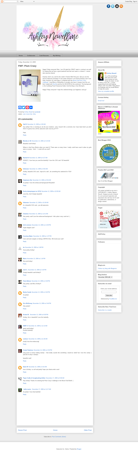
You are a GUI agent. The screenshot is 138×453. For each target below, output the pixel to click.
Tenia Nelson (27, 281)
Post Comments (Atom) (59, 436)
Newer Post (22, 430)
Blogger (79, 449)
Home (21, 55)
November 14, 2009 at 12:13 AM (37, 326)
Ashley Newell (111, 73)
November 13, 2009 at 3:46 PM (42, 303)
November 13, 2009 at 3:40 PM (41, 292)
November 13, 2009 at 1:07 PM (42, 236)
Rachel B (26, 157)
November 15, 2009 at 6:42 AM (38, 367)
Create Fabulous (28, 350)
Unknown (26, 169)
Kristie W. (26, 314)
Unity (34, 114)
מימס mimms (27, 225)
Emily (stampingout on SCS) (32, 191)
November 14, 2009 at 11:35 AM (38, 339)
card (24, 114)
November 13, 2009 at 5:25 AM (41, 141)
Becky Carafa (27, 292)
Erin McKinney (27, 303)
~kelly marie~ (27, 389)
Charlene (26, 214)
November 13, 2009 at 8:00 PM (39, 314)
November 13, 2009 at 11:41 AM (38, 214)
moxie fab (29, 114)
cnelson (25, 339)
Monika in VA (27, 141)
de (24, 247)
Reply (24, 135)
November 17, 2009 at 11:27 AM (41, 389)
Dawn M (25, 367)
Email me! (101, 100)
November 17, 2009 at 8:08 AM (55, 378)
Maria (24, 258)
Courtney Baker (28, 236)
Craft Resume (44, 55)
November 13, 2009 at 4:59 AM (36, 124)
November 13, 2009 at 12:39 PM (41, 225)
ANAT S (25, 326)
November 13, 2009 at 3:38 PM (41, 281)
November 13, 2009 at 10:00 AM (51, 191)
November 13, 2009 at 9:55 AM (38, 169)
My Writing (56, 55)
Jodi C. (25, 270)
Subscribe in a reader (105, 310)
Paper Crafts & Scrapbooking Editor (34, 378)
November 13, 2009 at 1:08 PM (34, 247)
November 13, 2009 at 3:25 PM (37, 270)
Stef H (25, 124)
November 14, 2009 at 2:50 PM (43, 350)
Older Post (88, 430)
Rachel (55, 84)
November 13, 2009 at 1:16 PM (36, 258)
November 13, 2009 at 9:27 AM (38, 157)
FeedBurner (113, 299)
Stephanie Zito (27, 180)
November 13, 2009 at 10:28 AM (38, 202)
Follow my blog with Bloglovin (107, 268)
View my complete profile (106, 91)
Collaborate (31, 55)
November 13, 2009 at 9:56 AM (42, 180)
